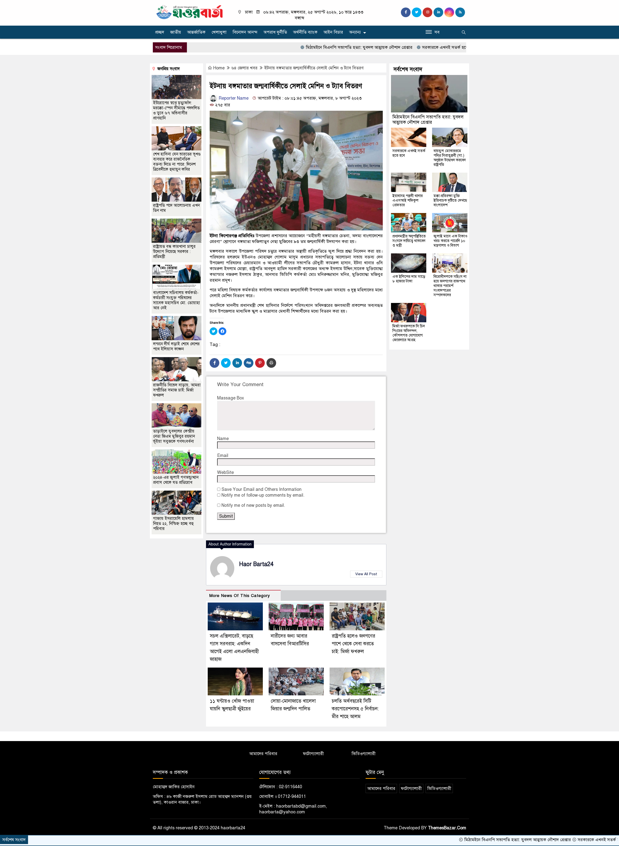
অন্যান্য (355, 32)
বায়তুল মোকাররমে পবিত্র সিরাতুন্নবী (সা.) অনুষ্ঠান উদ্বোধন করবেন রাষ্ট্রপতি (450, 157)
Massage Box (230, 398)
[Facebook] (214, 363)
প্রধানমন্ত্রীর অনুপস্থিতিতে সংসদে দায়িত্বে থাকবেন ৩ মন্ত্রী (409, 241)
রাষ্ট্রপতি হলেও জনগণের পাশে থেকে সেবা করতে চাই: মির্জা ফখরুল (353, 644)
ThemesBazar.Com (447, 828)
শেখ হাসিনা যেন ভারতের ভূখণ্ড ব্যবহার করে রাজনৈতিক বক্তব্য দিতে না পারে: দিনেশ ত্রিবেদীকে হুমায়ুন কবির (176, 162)
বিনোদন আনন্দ (245, 32)
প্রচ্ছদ (159, 32)
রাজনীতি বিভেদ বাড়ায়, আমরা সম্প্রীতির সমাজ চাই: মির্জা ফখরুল (177, 390)
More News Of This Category (239, 595)
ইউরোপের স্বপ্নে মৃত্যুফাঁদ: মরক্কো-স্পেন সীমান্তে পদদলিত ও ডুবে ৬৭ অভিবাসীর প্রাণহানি (176, 110)
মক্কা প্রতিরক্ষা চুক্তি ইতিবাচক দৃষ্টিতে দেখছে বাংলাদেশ (450, 200)
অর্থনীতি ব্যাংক (305, 32)
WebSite (225, 472)
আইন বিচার (333, 32)
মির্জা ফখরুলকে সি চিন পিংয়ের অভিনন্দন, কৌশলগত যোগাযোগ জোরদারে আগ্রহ (408, 333)
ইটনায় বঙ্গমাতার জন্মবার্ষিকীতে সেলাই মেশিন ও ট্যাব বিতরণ (314, 68)
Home (219, 68)
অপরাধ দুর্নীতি (275, 32)
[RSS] (460, 12)
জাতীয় (175, 32)
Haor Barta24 (256, 564)
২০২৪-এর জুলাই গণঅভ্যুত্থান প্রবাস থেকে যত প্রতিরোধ (176, 480)
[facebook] (406, 12)
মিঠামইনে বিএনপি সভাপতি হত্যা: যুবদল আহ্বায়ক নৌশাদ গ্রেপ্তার (323, 47)
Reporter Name (233, 98)
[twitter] (416, 12)
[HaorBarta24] (190, 11)
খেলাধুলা (219, 32)
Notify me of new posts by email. (253, 505)
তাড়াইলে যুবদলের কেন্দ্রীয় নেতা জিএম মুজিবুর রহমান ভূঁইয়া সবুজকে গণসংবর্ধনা (174, 436)
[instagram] (427, 12)
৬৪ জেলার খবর (244, 68)
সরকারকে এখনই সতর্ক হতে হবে (413, 47)
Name (223, 438)
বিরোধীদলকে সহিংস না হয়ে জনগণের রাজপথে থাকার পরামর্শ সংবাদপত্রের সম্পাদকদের (450, 285)
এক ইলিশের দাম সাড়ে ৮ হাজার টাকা (408, 279)
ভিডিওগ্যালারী (364, 753)
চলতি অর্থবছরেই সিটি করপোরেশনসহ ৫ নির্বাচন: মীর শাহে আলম (355, 709)
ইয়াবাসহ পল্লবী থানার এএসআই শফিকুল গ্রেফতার (407, 200)
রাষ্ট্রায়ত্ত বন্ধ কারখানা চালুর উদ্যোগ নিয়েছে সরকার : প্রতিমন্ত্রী (174, 251)
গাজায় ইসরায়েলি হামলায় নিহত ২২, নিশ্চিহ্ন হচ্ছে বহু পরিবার (173, 523)
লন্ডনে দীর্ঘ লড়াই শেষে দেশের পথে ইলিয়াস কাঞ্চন (176, 346)
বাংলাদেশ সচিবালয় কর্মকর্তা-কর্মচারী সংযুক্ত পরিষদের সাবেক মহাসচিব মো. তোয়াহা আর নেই (176, 300)
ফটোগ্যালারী (313, 753)
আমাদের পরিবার (263, 753)
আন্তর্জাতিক (196, 32)
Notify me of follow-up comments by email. (262, 495)
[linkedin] (438, 12)
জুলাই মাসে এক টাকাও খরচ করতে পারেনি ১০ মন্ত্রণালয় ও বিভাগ (450, 241)
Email (222, 455)
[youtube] (449, 12)
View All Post (366, 574)
